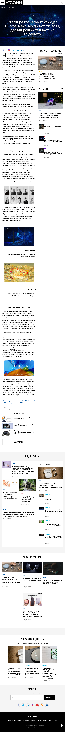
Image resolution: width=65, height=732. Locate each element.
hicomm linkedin (28, 705)
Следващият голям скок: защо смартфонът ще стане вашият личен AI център (52, 498)
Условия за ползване (23, 720)
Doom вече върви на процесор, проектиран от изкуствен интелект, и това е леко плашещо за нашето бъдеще (53, 154)
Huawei (4, 409)
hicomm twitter (23, 705)
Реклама (32, 720)
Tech (40, 111)
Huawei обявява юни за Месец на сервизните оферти (22, 417)
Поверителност (47, 720)
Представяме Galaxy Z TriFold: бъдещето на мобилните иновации (53, 510)
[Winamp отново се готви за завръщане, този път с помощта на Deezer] (53, 569)
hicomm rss (42, 705)
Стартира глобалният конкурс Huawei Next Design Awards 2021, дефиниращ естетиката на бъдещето (32, 28)
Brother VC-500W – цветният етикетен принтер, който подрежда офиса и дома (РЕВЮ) (56, 671)
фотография (31, 409)
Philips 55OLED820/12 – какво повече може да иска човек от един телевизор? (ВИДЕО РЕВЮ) (53, 524)
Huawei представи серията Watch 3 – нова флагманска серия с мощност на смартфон (24, 432)
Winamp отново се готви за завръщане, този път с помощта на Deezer (52, 582)
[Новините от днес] (62, 2)
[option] (50, 130)
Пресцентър (39, 720)
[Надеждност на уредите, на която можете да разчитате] (50, 63)
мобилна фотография (22, 409)
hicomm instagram (32, 705)
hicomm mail (47, 705)
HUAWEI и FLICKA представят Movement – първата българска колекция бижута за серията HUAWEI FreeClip (11, 581)
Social (32, 15)
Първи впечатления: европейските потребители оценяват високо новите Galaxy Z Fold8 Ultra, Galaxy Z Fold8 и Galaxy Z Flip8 (23, 469)
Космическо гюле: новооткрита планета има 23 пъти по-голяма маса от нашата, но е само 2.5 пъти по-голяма (53, 141)
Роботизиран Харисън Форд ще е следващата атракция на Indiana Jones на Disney (27, 500)
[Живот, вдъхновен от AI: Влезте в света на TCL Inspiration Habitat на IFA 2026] (10, 483)
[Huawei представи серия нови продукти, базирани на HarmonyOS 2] (7, 426)
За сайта (10, 720)
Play (45, 149)
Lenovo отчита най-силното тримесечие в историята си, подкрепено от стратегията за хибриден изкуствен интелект (18, 514)
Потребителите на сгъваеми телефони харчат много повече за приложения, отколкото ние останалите (51, 117)
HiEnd (45, 137)
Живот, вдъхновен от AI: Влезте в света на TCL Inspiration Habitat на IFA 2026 (10, 496)
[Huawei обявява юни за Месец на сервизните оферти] (7, 419)
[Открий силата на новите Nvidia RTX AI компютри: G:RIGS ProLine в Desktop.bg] (41, 535)
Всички (60, 53)
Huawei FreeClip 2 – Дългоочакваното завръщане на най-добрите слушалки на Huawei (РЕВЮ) (50, 486)
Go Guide (55, 720)
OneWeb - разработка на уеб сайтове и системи (32, 728)
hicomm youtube (37, 705)
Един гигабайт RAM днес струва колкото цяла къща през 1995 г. (52, 128)
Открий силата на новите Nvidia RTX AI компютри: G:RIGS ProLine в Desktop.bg (53, 538)
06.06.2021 (32, 41)
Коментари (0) (19, 442)
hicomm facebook (18, 705)
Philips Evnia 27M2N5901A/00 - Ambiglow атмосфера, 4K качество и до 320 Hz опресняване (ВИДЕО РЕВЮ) (39, 673)
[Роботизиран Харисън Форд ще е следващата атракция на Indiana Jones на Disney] (27, 485)
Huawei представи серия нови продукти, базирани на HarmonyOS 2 (24, 424)
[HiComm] (14, 2)
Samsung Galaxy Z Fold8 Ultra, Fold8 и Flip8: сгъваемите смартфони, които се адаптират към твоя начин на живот (32, 615)
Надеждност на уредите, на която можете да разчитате (50, 76)
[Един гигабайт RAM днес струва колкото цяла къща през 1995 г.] (41, 128)
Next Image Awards (11, 409)
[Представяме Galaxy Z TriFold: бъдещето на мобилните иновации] (41, 508)
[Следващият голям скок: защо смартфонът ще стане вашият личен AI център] (41, 496)
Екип (15, 720)
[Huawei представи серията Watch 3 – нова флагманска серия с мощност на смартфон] (7, 433)
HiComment (47, 494)
